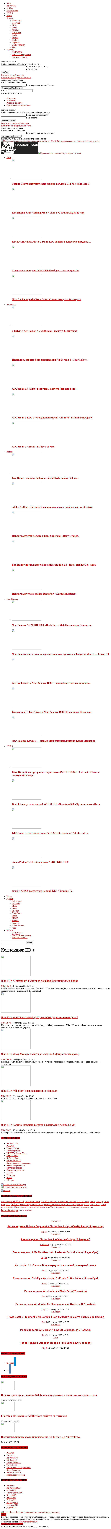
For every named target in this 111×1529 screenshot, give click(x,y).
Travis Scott (39, 1207)
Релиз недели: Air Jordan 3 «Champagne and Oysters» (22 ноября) (55, 1304)
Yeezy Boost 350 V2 (62, 1207)
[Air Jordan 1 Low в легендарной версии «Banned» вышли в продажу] (26, 412)
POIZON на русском (21, 54)
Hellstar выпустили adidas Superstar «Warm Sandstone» (44, 593)
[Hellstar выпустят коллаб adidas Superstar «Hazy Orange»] (26, 530)
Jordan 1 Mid (49, 1205)
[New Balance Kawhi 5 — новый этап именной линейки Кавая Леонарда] (26, 735)
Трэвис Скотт (12, 1148)
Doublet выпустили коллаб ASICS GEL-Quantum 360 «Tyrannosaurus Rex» (56, 804)
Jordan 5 (70, 1205)
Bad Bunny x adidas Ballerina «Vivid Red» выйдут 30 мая (45, 477)
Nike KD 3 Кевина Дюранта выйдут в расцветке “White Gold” (38, 1125)
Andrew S (44, 1244)
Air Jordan (11, 6)
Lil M (8, 1023)
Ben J (8, 1059)
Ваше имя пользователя (37, 66)
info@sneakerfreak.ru (28, 1522)
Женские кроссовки (15, 1165)
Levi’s (14, 28)
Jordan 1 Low (37, 1204)
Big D (8, 986)
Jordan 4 (63, 1205)
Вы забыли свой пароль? (12, 75)
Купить (9, 50)
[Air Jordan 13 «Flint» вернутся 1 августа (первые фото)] (26, 383)
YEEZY (10, 1455)
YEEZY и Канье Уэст (16, 1153)
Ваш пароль (31, 69)
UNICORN (17, 52)
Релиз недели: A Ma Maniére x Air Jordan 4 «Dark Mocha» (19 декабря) (55, 1252)
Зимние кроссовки (87, 1207)
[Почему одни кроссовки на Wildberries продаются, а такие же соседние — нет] (8, 1389)
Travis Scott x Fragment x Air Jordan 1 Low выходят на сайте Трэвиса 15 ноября (55, 1316)
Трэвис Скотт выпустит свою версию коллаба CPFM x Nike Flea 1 (50, 183)
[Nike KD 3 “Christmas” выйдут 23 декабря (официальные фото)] (16, 975)
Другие (9, 18)
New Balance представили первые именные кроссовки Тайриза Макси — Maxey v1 (60, 654)
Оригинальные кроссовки (18, 105)
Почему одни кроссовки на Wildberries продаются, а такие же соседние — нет (49, 1395)
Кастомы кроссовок (15, 1475)
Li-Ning (15, 30)
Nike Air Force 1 (13, 1472)
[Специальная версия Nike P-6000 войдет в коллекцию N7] (26, 265)
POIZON (10, 1146)
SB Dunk (20, 1207)
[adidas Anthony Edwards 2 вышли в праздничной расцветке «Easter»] (26, 501)
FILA (14, 25)
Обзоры (10, 1180)
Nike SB (13, 1207)
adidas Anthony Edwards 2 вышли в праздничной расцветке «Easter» (52, 507)
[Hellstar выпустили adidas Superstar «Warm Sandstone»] (26, 588)
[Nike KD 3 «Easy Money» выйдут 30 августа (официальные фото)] (16, 1048)
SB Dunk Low (29, 1207)
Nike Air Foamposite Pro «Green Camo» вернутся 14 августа (46, 299)
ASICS (9, 13)
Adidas (9, 8)
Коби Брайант (12, 1158)
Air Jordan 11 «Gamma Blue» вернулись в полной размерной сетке (55, 1265)
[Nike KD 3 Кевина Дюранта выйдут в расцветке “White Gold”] (16, 1119)
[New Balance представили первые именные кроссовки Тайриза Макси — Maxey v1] (26, 649)
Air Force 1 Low (32, 1201)
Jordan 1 (15, 1204)
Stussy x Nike (12, 1155)
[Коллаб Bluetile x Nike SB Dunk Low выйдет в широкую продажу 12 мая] (26, 236)
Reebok (15, 40)
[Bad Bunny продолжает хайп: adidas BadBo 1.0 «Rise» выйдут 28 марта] (26, 559)
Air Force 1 (18, 1201)
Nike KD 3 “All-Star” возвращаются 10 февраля (29, 1090)
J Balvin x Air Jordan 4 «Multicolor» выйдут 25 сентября (44, 330)
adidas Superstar (6, 1202)
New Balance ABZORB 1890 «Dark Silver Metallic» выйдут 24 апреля (52, 625)
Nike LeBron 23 (13, 1160)
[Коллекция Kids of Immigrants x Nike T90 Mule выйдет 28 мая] (26, 207)
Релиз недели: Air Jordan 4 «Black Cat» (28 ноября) (55, 1291)
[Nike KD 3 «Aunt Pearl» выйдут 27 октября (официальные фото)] (16, 1012)
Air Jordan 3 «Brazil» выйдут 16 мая (33, 446)
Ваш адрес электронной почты (40, 85)
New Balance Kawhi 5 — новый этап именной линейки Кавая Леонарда (53, 740)
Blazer (87, 1202)
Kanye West (78, 1205)
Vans (14, 47)
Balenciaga (16, 20)
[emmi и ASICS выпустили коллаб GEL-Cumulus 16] (26, 886)
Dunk (92, 1201)
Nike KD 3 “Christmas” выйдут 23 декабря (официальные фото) (39, 980)
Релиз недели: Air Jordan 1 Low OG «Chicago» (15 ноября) (55, 1330)
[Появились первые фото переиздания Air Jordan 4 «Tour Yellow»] (26, 354)
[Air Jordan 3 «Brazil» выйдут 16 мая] (26, 441)
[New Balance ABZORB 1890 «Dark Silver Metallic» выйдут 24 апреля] (26, 620)
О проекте (11, 98)
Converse (16, 23)
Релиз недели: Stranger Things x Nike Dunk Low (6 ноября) (55, 1342)
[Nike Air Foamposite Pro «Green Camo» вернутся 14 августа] (26, 294)
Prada (14, 35)
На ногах (10, 1175)
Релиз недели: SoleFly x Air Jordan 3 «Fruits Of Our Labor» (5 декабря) (55, 1278)
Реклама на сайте (14, 103)
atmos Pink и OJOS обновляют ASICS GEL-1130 (40, 862)
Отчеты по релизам (15, 1170)
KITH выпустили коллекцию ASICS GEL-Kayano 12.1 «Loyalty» (50, 833)
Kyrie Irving (96, 1205)
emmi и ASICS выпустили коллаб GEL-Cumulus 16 (42, 890)
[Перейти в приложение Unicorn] (5, 1190)
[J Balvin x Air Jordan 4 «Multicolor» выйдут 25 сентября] (26, 325)
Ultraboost (46, 1207)
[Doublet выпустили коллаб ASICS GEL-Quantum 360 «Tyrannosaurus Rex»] (26, 799)
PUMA (15, 37)
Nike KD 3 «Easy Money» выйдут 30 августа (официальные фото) (40, 1054)
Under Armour (18, 45)
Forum (8, 1205)
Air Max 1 (54, 1202)
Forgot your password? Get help (15, 123)
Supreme (15, 42)
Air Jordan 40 (12, 1143)
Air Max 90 (63, 1202)
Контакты (11, 100)
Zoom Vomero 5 (75, 1207)
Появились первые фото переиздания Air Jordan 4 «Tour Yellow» (50, 359)
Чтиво (9, 1177)
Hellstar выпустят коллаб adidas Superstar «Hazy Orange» (45, 535)
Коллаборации (13, 1151)
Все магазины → (19, 57)
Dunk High (99, 1202)
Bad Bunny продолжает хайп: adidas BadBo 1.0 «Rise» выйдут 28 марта (54, 564)
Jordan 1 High (25, 1205)
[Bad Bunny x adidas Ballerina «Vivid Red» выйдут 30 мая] (26, 472)
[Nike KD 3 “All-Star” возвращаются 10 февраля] (16, 1085)
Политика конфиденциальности (16, 77)
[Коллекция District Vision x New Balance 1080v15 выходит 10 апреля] (26, 706)
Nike (8, 3)
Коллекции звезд (14, 1168)
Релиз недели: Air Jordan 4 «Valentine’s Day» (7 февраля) (55, 1239)
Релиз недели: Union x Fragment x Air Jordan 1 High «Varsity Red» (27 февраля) (55, 1226)
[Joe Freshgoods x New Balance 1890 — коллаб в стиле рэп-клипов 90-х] (26, 677)
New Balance (12, 10)
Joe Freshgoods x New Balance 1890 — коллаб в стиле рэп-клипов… (51, 682)
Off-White (16, 32)
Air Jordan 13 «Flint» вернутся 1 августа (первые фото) (44, 388)
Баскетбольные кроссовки (18, 1163)
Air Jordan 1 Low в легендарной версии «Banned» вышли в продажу (52, 417)
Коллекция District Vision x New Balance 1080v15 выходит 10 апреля (51, 711)
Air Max (45, 1201)
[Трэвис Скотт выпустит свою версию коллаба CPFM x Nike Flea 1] (26, 178)
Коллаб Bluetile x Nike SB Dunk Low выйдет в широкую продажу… (51, 241)
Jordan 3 (57, 1205)
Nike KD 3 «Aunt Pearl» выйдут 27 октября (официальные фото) (39, 1017)
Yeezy (9, 15)
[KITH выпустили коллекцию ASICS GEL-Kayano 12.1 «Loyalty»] (26, 828)
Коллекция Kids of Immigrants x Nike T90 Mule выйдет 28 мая (48, 212)
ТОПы (9, 1173)
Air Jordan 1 (11, 1460)
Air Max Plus (80, 1202)
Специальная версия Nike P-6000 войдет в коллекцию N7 (45, 270)
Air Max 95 (72, 1202)
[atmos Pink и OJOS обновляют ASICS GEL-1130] (26, 857)
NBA (7, 1207)
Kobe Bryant (88, 1205)
